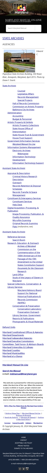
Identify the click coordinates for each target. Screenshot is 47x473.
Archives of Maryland (27, 246)
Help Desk (17, 204)
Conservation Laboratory (29, 309)
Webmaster (23, 153)
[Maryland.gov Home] (23, 10)
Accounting (18, 116)
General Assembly (18, 423)
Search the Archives (11, 417)
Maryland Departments (13, 335)
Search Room (19, 240)
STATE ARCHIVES (13, 38)
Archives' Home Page (13, 413)
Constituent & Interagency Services (24, 198)
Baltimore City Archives (23, 109)
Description (18, 179)
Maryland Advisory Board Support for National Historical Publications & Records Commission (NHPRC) (29, 296)
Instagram (27, 468)
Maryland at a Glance (12, 356)
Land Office (18, 274)
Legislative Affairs (26, 94)
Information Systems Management (24, 147)
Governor (7, 423)
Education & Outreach (28, 417)
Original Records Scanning (25, 223)
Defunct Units (9, 327)
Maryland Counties (11, 350)
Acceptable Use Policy (23, 443)
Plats (15, 226)
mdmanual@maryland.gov (23, 374)
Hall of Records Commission (26, 103)
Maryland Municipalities (14, 353)
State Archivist (9, 85)
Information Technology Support (28, 163)
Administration (15, 112)
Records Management (28, 97)
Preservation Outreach (28, 312)
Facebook (19, 468)
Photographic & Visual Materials (28, 321)
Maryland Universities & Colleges (18, 347)
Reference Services (16, 236)
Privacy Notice (23, 446)
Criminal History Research (25, 176)
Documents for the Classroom (30, 268)
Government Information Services (24, 141)
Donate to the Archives (23, 448)
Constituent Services (22, 201)
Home (23, 437)
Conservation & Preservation (26, 306)
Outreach (17, 182)
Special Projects (25, 100)
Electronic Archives (21, 150)
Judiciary (28, 423)
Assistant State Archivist (14, 168)
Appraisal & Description (19, 173)
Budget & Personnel (22, 119)
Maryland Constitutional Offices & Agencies (23, 332)
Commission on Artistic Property (28, 106)
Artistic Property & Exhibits (20, 122)
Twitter (23, 468)
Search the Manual (12, 370)
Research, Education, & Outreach (23, 243)
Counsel (21, 90)
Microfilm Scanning (22, 220)
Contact (23, 440)
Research (22, 271)
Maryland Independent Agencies (17, 338)
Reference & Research (23, 415)
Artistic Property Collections (26, 125)
